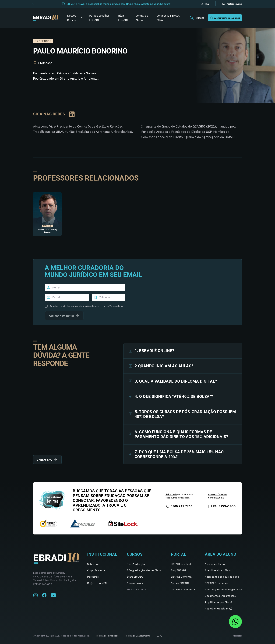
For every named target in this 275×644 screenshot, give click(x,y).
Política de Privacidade (107, 635)
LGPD (159, 635)
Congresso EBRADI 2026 (168, 18)
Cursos (134, 554)
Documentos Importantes (220, 595)
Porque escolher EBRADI (99, 18)
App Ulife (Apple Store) (218, 602)
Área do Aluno (220, 554)
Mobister (237, 635)
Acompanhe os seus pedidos (222, 576)
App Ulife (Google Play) (218, 608)
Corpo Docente (96, 570)
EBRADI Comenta (181, 576)
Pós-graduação (136, 564)
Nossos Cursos (71, 18)
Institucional (102, 554)
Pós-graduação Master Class (144, 570)
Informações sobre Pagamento (223, 589)
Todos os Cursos (136, 589)
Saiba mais (171, 494)
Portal (178, 554)
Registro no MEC (97, 583)
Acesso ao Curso (215, 564)
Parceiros (93, 576)
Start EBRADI (135, 576)
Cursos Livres (135, 583)
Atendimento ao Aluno (218, 570)
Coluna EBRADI (180, 583)
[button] (33, 3)
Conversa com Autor (183, 589)
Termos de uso (116, 306)
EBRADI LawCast (181, 564)
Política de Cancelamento (137, 635)
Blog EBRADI (123, 18)
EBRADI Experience (216, 583)
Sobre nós (93, 564)
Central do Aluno (141, 18)
